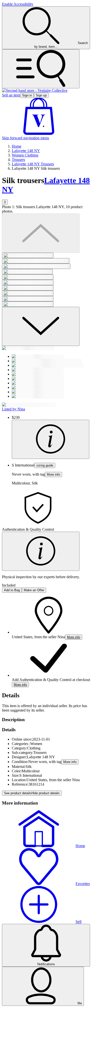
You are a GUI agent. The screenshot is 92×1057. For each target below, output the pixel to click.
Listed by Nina (13, 409)
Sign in (27, 95)
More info (53, 474)
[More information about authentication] (40, 551)
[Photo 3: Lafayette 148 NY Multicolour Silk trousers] (36, 266)
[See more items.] (40, 326)
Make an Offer (34, 590)
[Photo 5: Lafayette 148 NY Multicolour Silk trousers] (27, 277)
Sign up (41, 95)
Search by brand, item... (61, 44)
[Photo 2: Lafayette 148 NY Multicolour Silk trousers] (35, 261)
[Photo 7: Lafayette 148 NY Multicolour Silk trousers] (27, 288)
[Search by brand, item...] (40, 68)
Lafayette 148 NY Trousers (33, 164)
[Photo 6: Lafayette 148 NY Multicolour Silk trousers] (27, 282)
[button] (39, 133)
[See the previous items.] (40, 233)
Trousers (18, 159)
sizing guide (44, 465)
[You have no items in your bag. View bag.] (39, 133)
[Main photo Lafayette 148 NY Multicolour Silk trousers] (27, 255)
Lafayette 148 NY (26, 151)
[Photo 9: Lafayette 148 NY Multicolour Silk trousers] (27, 298)
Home (16, 146)
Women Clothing (25, 155)
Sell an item (11, 95)
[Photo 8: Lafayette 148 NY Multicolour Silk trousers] (27, 293)
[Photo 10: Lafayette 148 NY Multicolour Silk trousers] (27, 304)
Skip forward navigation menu (25, 138)
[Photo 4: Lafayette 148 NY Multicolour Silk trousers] (27, 271)
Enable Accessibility (17, 4)
